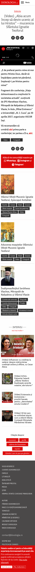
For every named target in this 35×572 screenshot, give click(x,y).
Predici (22, 303)
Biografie (23, 299)
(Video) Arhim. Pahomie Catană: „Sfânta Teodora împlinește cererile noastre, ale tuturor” (23, 380)
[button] (25, 2)
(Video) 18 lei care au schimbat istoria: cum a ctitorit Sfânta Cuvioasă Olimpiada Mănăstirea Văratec (23, 418)
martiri (17, 448)
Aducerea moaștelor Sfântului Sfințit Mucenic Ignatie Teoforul (17, 247)
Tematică (5, 511)
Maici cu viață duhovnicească (14, 507)
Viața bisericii (8, 466)
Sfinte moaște (7, 208)
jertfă (24, 440)
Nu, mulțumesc (19, 567)
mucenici (12, 440)
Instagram (25, 160)
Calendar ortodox (9, 521)
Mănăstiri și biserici (9, 310)
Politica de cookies (10, 545)
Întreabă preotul (9, 484)
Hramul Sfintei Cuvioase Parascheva (17, 494)
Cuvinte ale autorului (9, 299)
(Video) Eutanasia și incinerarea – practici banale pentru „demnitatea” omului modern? (23, 399)
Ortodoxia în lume (25, 310)
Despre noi (6, 541)
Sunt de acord (6, 567)
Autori (5, 501)
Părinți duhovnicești (11, 504)
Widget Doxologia (9, 524)
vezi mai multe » (17, 330)
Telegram (19, 164)
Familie (5, 473)
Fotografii (16, 140)
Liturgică (6, 477)
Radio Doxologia (9, 528)
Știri (4, 490)
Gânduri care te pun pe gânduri (17, 453)
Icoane (27, 205)
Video (5, 140)
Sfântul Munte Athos (9, 212)
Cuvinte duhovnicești (9, 303)
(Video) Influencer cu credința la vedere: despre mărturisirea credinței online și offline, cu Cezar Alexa (17, 363)
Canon (12, 205)
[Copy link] (22, 38)
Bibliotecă (6, 480)
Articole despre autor (9, 314)
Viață (20, 205)
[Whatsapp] (17, 38)
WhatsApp (11, 160)
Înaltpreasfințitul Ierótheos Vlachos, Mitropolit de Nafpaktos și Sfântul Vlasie (15, 291)
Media (4, 487)
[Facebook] (13, 38)
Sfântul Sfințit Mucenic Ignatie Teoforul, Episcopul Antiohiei (17, 198)
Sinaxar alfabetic (9, 514)
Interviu (17, 11)
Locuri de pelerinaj (21, 208)
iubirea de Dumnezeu (17, 444)
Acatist (4, 205)
